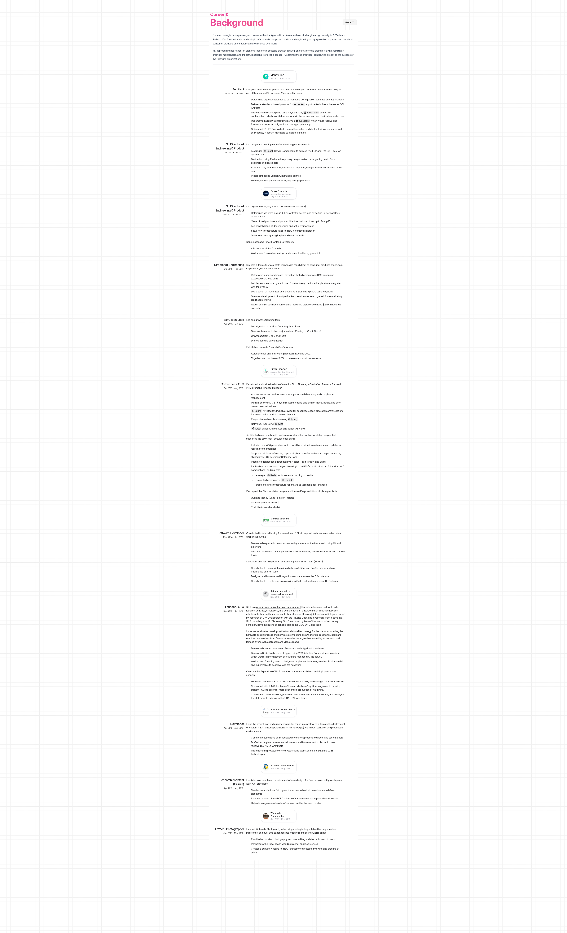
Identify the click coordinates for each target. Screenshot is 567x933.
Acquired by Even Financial (282, 372)
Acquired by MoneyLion (281, 194)
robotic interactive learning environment (278, 607)
